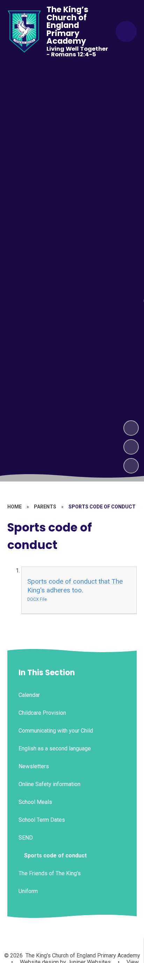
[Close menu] (126, 31)
